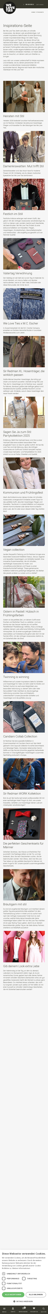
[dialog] (24, 1278)
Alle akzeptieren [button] (13, 1294)
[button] (24, 1301)
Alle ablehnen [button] (36, 1294)
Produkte (40, 12)
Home (33, 12)
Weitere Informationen (21, 1268)
